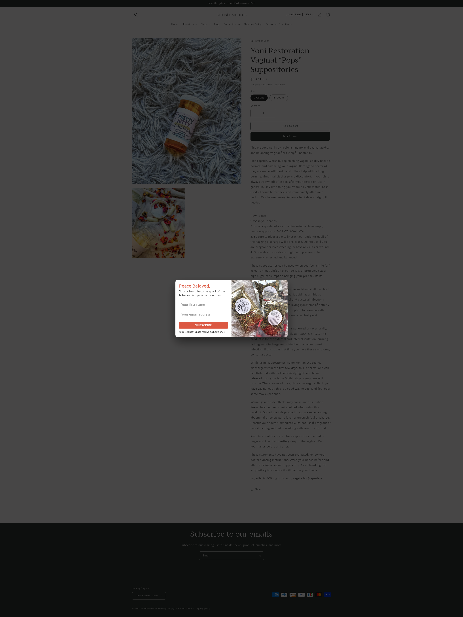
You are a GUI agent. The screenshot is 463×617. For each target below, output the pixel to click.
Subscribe (203, 325)
